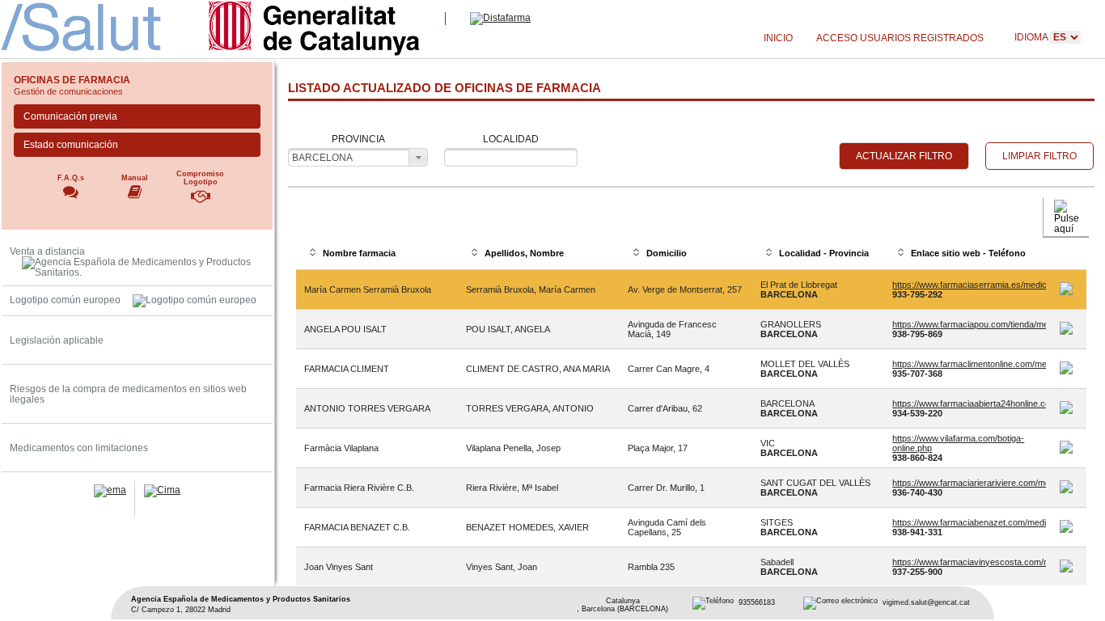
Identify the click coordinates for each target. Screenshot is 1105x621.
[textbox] (511, 157)
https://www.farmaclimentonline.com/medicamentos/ (993, 364)
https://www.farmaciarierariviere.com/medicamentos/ (995, 483)
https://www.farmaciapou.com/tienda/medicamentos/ (994, 324)
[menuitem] (778, 38)
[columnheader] (377, 254)
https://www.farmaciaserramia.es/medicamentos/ (987, 284)
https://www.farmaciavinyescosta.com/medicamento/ (995, 562)
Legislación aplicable (57, 340)
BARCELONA (322, 157)
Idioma (1032, 37)
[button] (904, 155)
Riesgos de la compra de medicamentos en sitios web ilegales (128, 393)
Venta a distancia (47, 251)
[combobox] (357, 157)
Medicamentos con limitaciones (79, 447)
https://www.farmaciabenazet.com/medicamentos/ (989, 522)
